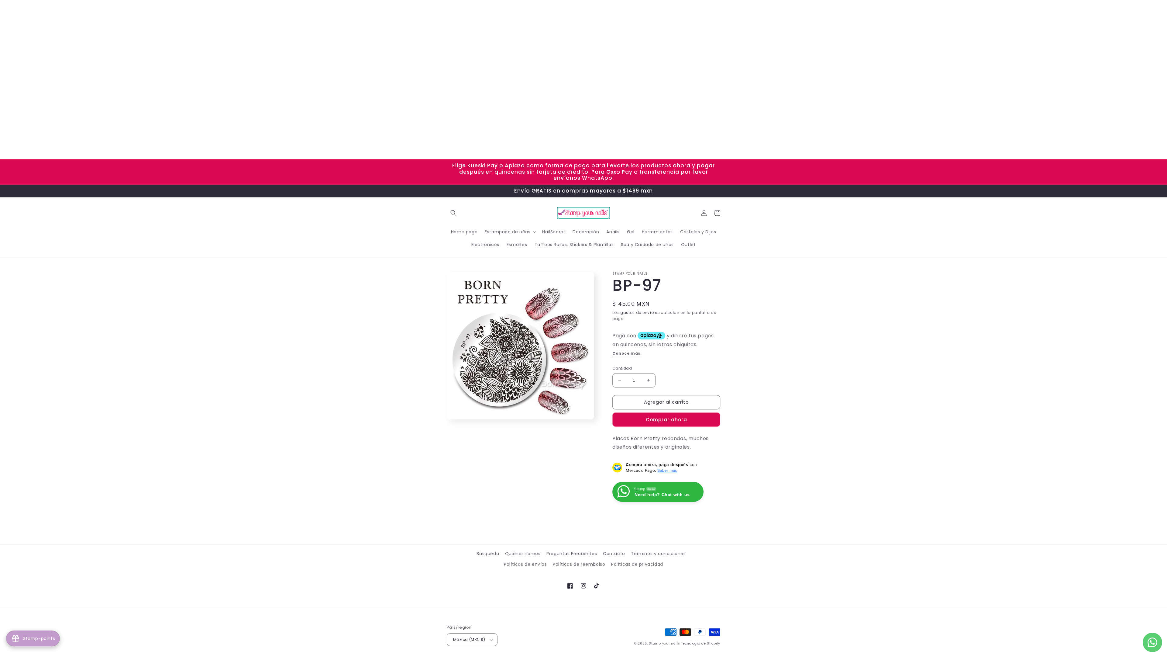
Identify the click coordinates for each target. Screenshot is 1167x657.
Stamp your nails (664, 643)
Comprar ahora (666, 419)
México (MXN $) (469, 639)
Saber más (667, 470)
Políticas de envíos (525, 564)
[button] (453, 213)
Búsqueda (488, 554)
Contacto (614, 554)
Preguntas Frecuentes (571, 554)
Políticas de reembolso (579, 564)
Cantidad (622, 368)
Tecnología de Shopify (700, 643)
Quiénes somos (523, 554)
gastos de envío (637, 312)
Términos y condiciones (658, 554)
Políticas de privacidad (637, 564)
